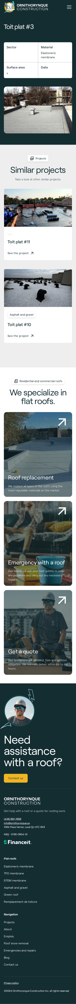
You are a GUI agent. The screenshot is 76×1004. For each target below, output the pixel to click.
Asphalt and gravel (15, 887)
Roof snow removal (16, 943)
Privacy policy (11, 982)
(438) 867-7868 (12, 818)
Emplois (9, 936)
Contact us (15, 778)
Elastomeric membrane (19, 866)
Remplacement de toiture (20, 901)
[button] (68, 7)
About (8, 929)
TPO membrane (14, 873)
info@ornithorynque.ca (17, 823)
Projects (9, 922)
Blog (6, 957)
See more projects (38, 363)
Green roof (11, 894)
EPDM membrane (15, 880)
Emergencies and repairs (20, 950)
